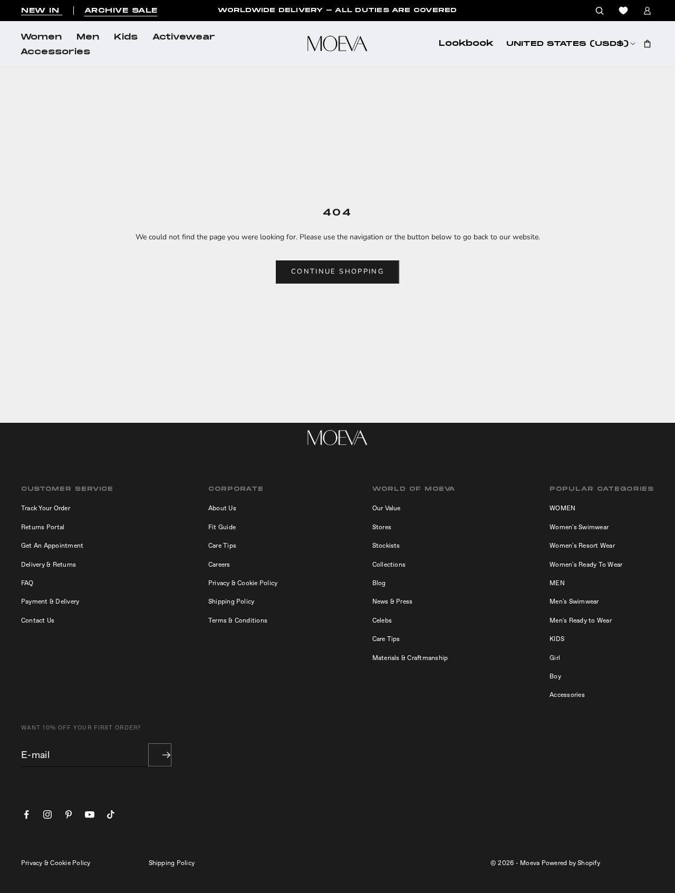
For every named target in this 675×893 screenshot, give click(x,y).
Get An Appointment (52, 545)
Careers (219, 564)
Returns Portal (42, 527)
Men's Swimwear (574, 601)
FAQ (27, 583)
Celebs (382, 620)
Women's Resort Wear (582, 545)
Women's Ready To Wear (585, 564)
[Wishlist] (623, 10)
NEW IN (42, 10)
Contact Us (37, 620)
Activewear (183, 37)
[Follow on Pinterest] (68, 814)
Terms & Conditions (237, 620)
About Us (222, 508)
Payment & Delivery (50, 601)
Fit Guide (222, 527)
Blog (379, 583)
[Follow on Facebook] (26, 814)
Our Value (386, 508)
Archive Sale (121, 10)
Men (87, 37)
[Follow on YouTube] (89, 814)
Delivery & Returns (48, 564)
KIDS (556, 639)
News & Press (392, 601)
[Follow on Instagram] (47, 814)
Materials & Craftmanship (410, 658)
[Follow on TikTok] (110, 814)
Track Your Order (45, 508)
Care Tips (222, 545)
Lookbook (466, 43)
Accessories (55, 52)
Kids (126, 37)
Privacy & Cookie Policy (243, 583)
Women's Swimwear (579, 527)
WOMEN (562, 508)
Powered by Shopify (571, 863)
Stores (381, 527)
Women (41, 37)
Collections (389, 564)
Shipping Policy (231, 601)
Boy (555, 676)
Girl (554, 658)
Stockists (386, 545)
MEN (557, 583)
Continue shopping (337, 271)
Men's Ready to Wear (580, 620)
